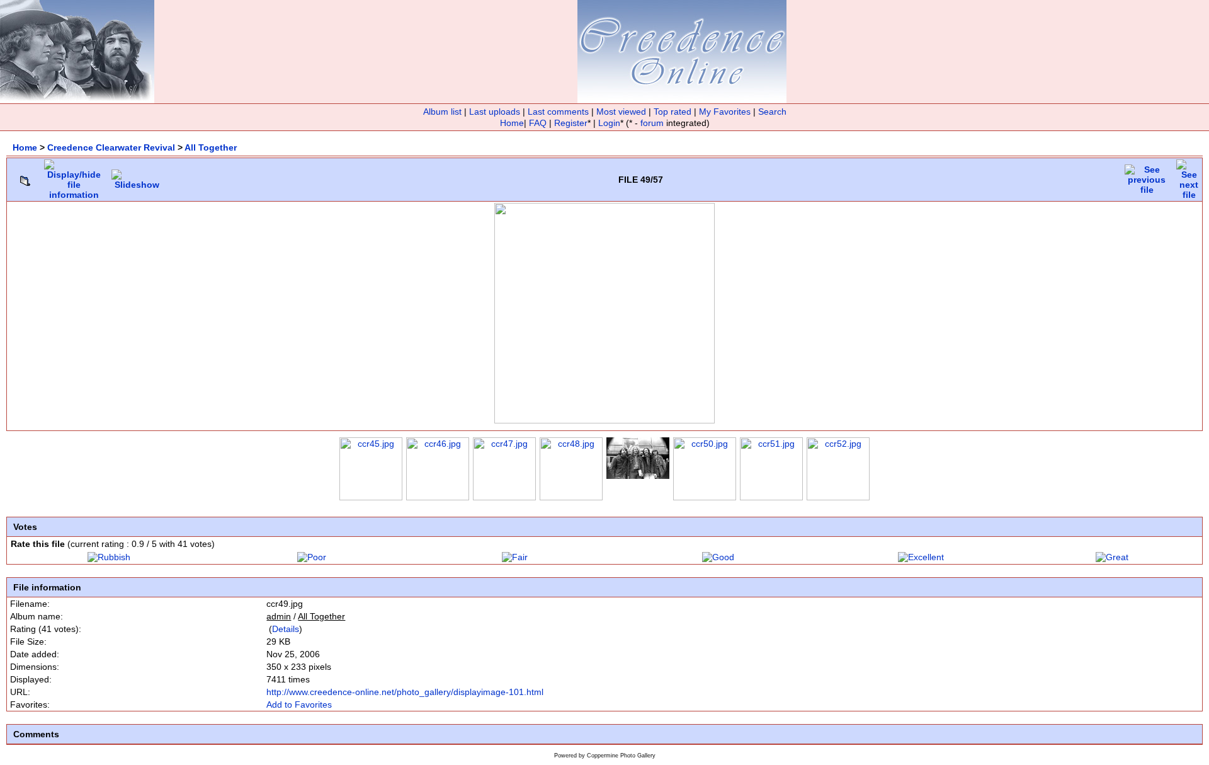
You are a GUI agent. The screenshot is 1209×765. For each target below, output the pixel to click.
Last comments (558, 111)
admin (278, 616)
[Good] (718, 557)
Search (772, 111)
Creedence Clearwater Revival (111, 147)
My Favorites (725, 111)
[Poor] (311, 557)
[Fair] (515, 557)
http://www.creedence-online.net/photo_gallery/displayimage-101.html (404, 692)
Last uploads (494, 111)
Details (285, 629)
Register (570, 123)
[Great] (1112, 557)
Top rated (672, 111)
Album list (442, 111)
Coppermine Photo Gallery (621, 755)
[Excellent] (921, 557)
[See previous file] (1146, 176)
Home (512, 123)
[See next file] (1189, 176)
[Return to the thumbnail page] (25, 177)
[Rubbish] (109, 557)
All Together (210, 147)
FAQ (538, 123)
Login (609, 123)
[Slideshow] (137, 176)
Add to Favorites (299, 704)
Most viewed (621, 111)
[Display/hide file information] (74, 176)
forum (652, 123)
